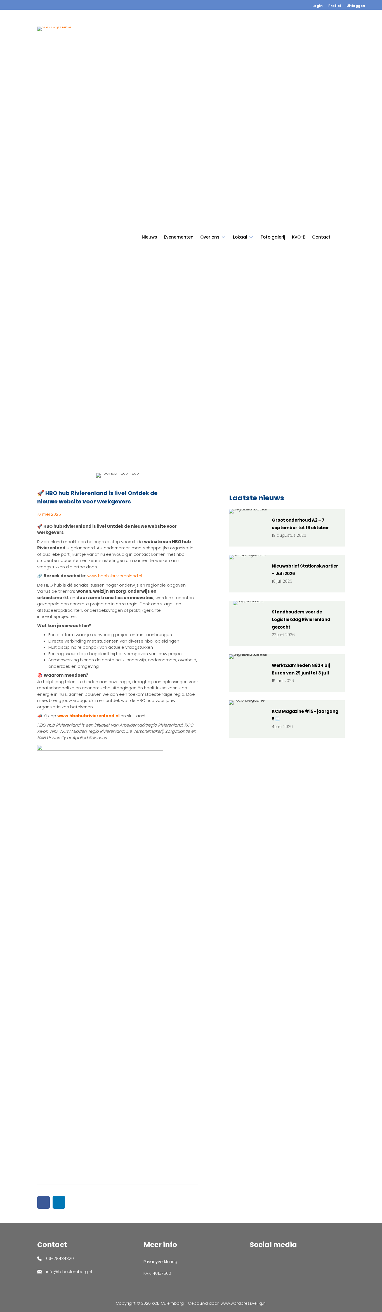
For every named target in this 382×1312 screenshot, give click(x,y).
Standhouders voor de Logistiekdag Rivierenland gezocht (301, 619)
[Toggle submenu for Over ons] (223, 237)
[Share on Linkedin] (59, 1202)
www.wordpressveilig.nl (243, 1303)
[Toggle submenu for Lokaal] (251, 237)
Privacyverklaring (160, 1261)
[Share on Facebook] (43, 1202)
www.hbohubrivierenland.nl (114, 576)
